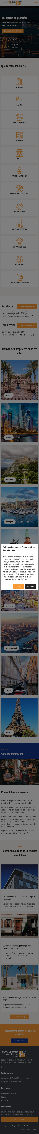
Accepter (30, 586)
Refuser (18, 586)
